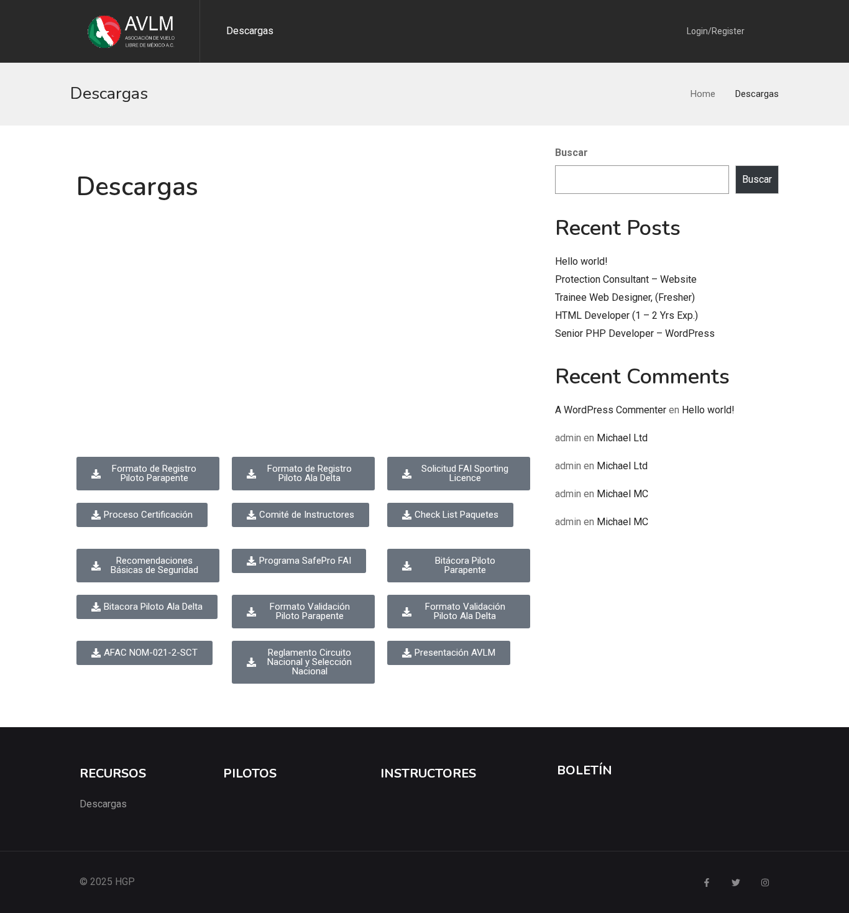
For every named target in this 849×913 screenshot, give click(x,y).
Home (703, 93)
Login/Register (716, 31)
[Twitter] (736, 882)
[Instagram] (765, 882)
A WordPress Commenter (610, 410)
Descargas (249, 31)
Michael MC (622, 494)
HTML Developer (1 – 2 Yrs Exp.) (626, 315)
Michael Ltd (622, 438)
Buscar (571, 152)
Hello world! (581, 261)
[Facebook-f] (706, 882)
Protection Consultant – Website (626, 279)
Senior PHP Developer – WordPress (635, 333)
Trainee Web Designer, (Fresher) (625, 297)
